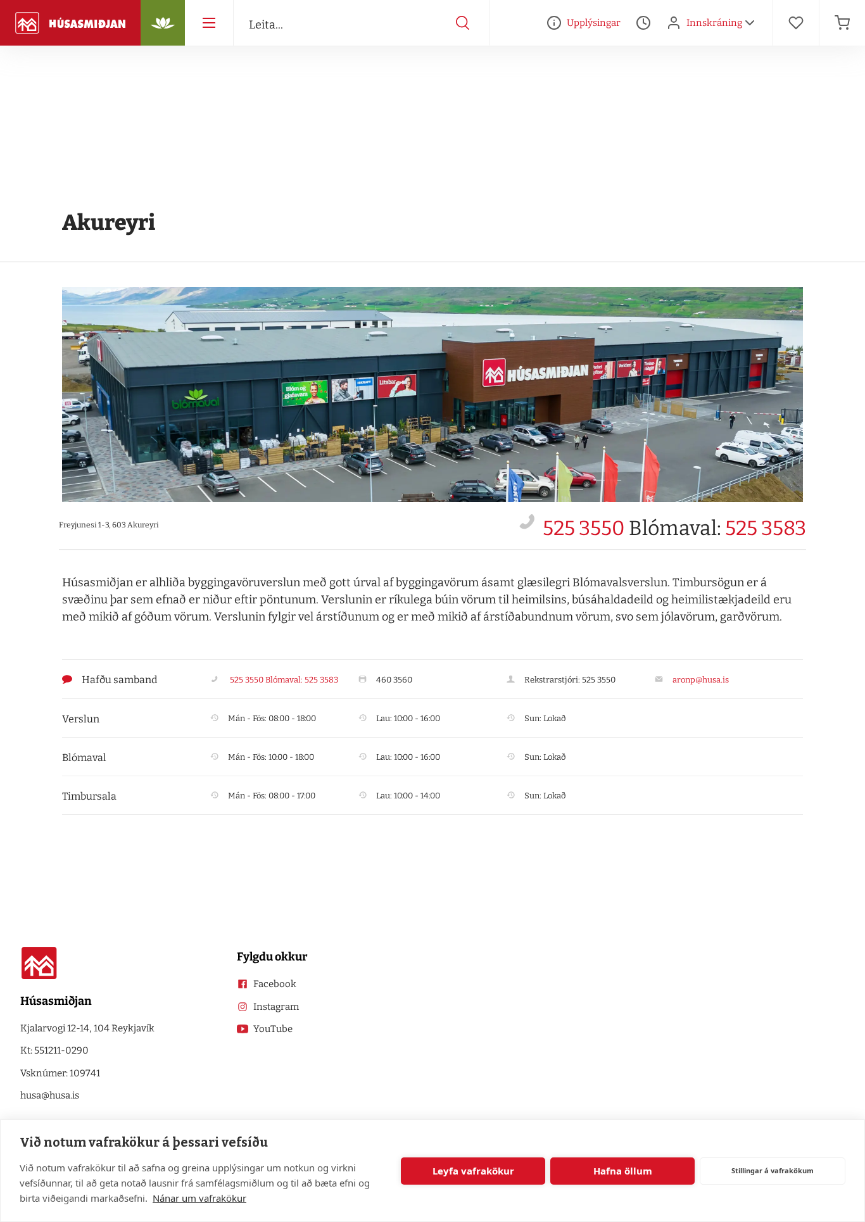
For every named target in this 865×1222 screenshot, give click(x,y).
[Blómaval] (163, 23)
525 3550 (584, 528)
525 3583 (765, 528)
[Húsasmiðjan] (70, 23)
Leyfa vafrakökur (473, 1170)
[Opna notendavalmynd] (749, 23)
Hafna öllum (622, 1170)
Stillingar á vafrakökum (772, 1170)
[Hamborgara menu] (209, 23)
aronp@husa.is (700, 679)
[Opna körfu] (842, 23)
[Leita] (463, 23)
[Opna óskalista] (796, 23)
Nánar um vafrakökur (199, 1198)
